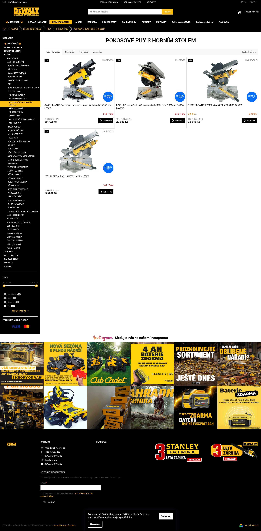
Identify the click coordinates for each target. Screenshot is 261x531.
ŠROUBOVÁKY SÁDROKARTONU (21, 156)
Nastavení (95, 524)
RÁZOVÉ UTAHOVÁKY (17, 152)
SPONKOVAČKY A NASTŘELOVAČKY (22, 211)
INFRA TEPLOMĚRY (16, 204)
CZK (242, 2)
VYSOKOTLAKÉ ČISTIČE (18, 167)
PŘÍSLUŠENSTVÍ (16, 108)
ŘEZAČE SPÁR (13, 230)
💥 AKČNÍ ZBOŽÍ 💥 (12, 44)
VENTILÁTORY (13, 226)
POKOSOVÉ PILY (16, 112)
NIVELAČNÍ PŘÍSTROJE (18, 189)
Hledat (167, 12)
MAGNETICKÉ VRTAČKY (18, 160)
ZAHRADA (8, 252)
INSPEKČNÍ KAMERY (16, 200)
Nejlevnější (69, 52)
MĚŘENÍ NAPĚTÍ (15, 197)
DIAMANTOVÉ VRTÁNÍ (17, 73)
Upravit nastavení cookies (64, 525)
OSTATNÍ (8, 266)
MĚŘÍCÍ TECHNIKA (15, 171)
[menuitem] (14, 22)
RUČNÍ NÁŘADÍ (13, 248)
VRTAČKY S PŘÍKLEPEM (18, 80)
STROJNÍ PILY (14, 91)
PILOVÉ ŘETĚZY (11, 255)
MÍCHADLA (12, 69)
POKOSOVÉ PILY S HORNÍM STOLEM (20, 103)
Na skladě (14, 294)
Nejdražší (84, 52)
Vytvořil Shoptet (251, 525)
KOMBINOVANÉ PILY (18, 99)
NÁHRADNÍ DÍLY (11, 259)
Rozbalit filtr (19, 311)
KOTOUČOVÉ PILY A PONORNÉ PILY (23, 88)
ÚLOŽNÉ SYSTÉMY (15, 241)
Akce (11, 298)
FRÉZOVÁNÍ (13, 138)
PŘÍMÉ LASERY (14, 174)
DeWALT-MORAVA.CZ (53, 456)
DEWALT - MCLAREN (13, 47)
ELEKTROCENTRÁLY (15, 215)
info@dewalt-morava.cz (55, 448)
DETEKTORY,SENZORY (17, 182)
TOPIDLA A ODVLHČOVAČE (18, 222)
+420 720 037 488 (52, 452)
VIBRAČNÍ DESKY (14, 237)
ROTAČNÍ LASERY (15, 178)
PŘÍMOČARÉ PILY (15, 130)
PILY (9, 84)
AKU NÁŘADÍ (12, 58)
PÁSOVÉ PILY (14, 116)
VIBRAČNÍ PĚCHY (14, 233)
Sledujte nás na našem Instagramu (141, 338)
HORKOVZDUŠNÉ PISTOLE (19, 141)
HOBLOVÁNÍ (13, 149)
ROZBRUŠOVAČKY (17, 95)
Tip (10, 306)
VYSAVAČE (12, 163)
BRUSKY (11, 145)
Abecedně (97, 52)
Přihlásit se (49, 502)
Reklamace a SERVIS (132, 2)
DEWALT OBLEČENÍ (12, 51)
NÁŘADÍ (7, 55)
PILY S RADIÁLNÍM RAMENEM (21, 119)
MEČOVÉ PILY (14, 127)
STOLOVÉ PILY (15, 123)
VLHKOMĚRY (13, 207)
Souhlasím (166, 516)
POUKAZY (8, 263)
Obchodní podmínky (109, 2)
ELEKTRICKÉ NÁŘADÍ (16, 62)
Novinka (13, 302)
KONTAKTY (151, 2)
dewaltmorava (51, 460)
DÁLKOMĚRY (13, 185)
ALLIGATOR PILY (15, 134)
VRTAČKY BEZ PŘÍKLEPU (18, 66)
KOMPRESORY (13, 219)
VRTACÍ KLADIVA (15, 77)
